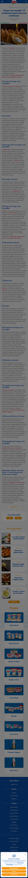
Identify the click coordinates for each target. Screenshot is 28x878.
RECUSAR (14, 871)
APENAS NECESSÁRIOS (14, 868)
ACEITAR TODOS (14, 874)
